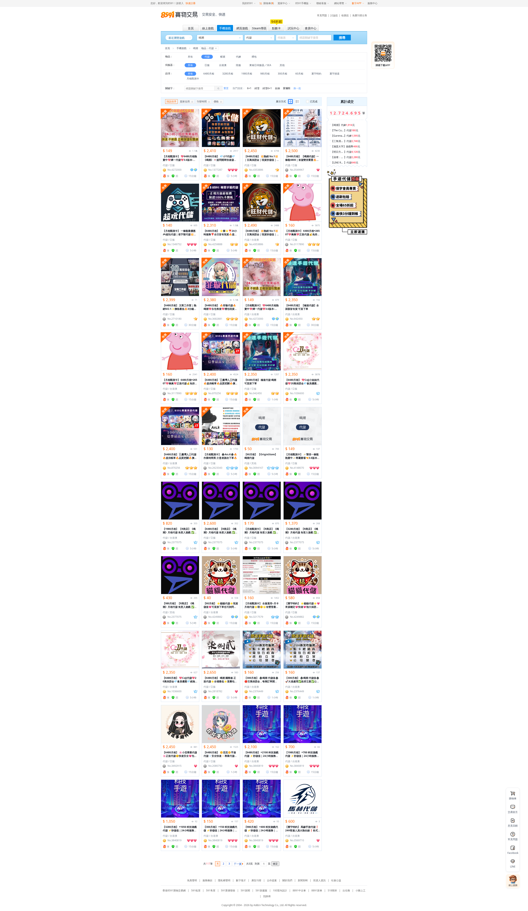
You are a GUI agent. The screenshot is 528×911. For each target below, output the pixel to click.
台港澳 (222, 65)
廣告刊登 (256, 880)
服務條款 (207, 880)
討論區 (334, 15)
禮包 (254, 56)
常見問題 (322, 15)
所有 (190, 56)
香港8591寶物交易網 (174, 890)
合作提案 (272, 880)
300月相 (282, 73)
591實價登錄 (228, 890)
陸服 (238, 65)
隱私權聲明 (224, 880)
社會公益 (336, 880)
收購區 (345, 15)
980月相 (265, 73)
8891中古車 (299, 890)
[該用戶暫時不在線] (287, 170)
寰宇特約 (316, 73)
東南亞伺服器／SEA (260, 65)
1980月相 (246, 73)
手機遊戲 (181, 48)
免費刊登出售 (359, 15)
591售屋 (210, 890)
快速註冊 (191, 3)
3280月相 (227, 73)
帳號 (222, 56)
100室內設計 (280, 890)
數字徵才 (241, 880)
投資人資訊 (319, 880)
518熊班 (332, 890)
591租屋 (195, 890)
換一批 (297, 88)
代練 (238, 56)
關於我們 (287, 880)
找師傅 (267, 896)
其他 (282, 65)
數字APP (356, 3)
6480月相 (208, 73)
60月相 (299, 73)
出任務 (346, 890)
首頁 (167, 48)
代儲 (207, 56)
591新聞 (245, 890)
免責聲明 (192, 880)
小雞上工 (360, 890)
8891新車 (316, 890)
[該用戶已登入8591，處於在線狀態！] (164, 170)
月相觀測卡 (193, 78)
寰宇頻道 (334, 73)
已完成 (313, 101)
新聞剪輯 (303, 880)
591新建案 (261, 890)
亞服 (207, 65)
